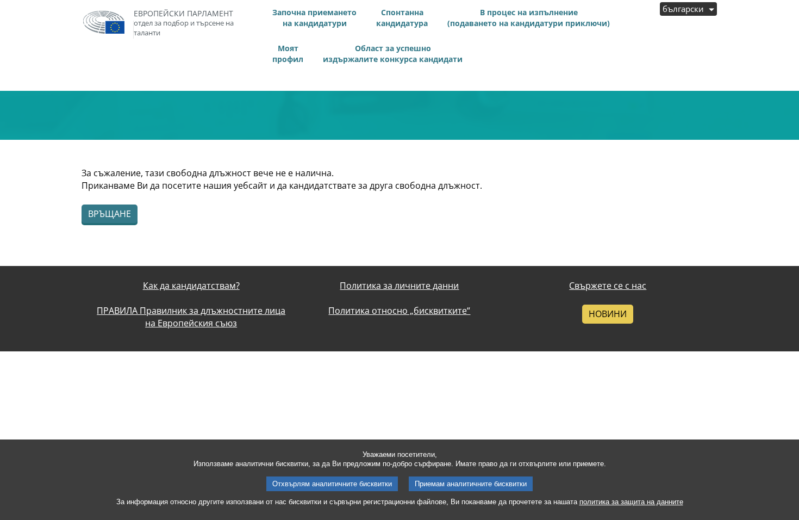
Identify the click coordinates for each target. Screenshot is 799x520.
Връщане (109, 214)
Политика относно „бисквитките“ (399, 311)
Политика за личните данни (399, 286)
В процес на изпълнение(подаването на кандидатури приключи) (528, 17)
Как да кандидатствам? (191, 286)
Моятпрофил (287, 53)
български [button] (684, 8)
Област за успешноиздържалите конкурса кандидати (393, 53)
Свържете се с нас (607, 286)
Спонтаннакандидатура (402, 17)
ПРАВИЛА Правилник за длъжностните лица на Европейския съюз (191, 317)
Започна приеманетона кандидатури (314, 17)
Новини (608, 314)
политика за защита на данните (631, 502)
